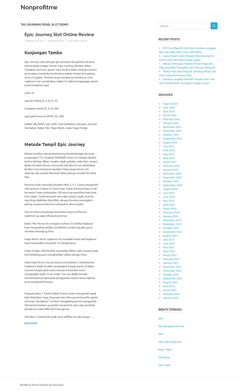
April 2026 (169, 111)
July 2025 (168, 146)
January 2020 (170, 297)
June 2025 (169, 150)
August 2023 (170, 235)
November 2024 (172, 177)
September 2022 (172, 278)
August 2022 (170, 282)
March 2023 (169, 255)
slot (160, 318)
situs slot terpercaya (169, 341)
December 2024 (172, 173)
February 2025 (171, 165)
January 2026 (170, 122)
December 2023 (172, 220)
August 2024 (170, 188)
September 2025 (172, 138)
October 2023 (171, 227)
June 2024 (169, 196)
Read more (30, 323)
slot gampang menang (171, 326)
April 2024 (169, 204)
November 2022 (172, 270)
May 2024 (168, 200)
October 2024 (171, 181)
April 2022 (169, 286)
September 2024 (172, 185)
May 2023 (168, 247)
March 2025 (169, 161)
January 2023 (170, 262)
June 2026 (169, 107)
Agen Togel (164, 349)
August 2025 (170, 142)
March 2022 (169, 289)
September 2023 (172, 231)
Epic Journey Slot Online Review (59, 34)
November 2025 (172, 130)
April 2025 (169, 157)
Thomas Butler (55, 40)
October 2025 (171, 134)
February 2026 (171, 119)
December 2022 (172, 266)
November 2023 (172, 223)
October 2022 (171, 274)
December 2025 (172, 126)
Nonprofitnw (39, 7)
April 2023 (169, 251)
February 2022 (171, 293)
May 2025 (168, 154)
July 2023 (168, 239)
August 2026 (170, 103)
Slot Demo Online (77, 40)
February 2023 (171, 258)
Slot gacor (164, 357)
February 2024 (171, 212)
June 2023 (169, 243)
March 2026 (169, 115)
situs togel (164, 364)
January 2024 (170, 216)
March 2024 (169, 208)
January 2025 (170, 169)
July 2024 (168, 192)
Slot (160, 333)
